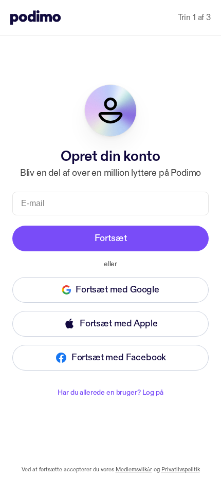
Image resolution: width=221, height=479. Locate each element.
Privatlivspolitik (180, 469)
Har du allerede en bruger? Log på (110, 392)
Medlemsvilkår (134, 469)
